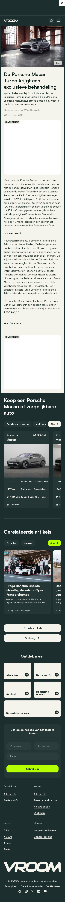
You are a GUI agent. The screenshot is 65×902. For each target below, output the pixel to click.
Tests (7, 849)
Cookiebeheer (53, 886)
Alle (52, 424)
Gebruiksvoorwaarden (32, 886)
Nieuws (28, 543)
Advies (8, 843)
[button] (26, 437)
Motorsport (26, 610)
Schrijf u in (32, 768)
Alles (6, 830)
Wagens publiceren (45, 830)
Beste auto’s (11, 800)
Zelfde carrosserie (17, 424)
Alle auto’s (10, 794)
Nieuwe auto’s (42, 806)
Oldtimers (39, 812)
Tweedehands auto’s (45, 800)
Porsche (12, 435)
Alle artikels (35, 628)
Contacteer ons (43, 836)
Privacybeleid (11, 886)
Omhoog (30, 638)
